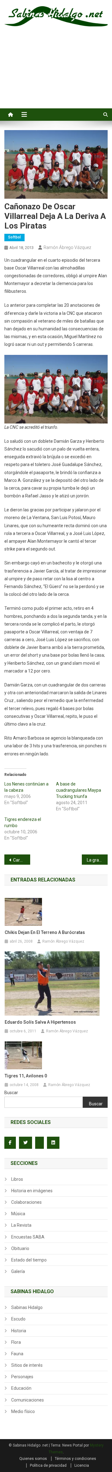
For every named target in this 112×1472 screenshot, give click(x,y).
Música (18, 1213)
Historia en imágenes (32, 1190)
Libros (17, 1179)
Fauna (17, 1353)
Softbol (14, 237)
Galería (18, 1271)
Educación (21, 1388)
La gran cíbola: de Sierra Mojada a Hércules (97, 860)
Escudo (18, 1318)
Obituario (20, 1248)
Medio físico (23, 1411)
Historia (18, 1330)
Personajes (22, 1376)
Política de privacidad (48, 1465)
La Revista (21, 1225)
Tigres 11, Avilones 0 (26, 1075)
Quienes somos (33, 1458)
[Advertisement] (56, 74)
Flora (16, 1342)
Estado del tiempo (29, 1259)
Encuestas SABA (27, 1236)
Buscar (11, 1092)
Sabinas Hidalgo (27, 1307)
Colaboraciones (26, 1202)
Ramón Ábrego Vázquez (67, 247)
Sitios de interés (27, 1365)
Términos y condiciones (75, 1458)
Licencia (81, 1465)
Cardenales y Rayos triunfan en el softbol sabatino (21, 860)
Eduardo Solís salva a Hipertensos (40, 1022)
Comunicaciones (27, 1399)
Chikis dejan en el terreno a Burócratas (45, 932)
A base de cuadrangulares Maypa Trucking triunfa (78, 790)
